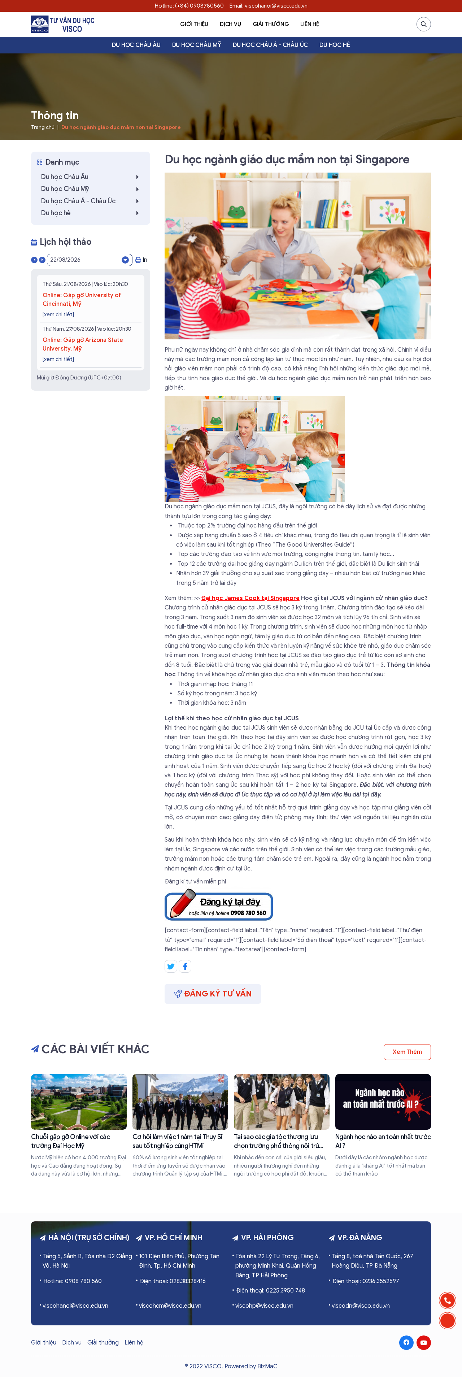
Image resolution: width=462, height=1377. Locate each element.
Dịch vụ (230, 24)
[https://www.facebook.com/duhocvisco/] (406, 1342)
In (145, 260)
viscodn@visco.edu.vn (361, 1305)
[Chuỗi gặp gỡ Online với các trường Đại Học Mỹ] (79, 1126)
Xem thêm (407, 1052)
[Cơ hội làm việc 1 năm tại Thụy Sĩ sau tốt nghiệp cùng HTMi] (180, 1126)
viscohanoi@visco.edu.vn (75, 1305)
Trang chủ (43, 127)
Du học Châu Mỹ (196, 45)
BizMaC (267, 1366)
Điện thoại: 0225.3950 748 (270, 1290)
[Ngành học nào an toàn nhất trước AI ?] (383, 1126)
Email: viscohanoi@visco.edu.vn (269, 6)
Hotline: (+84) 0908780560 (189, 6)
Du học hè (334, 45)
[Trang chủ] (62, 24)
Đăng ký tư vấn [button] (218, 994)
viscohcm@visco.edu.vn (170, 1305)
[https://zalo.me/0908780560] (447, 1320)
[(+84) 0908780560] (447, 1300)
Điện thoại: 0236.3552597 (365, 1281)
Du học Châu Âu (136, 45)
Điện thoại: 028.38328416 (173, 1281)
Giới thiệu (194, 24)
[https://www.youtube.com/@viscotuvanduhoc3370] (424, 1342)
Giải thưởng (271, 24)
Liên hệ (309, 24)
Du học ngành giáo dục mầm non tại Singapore (121, 127)
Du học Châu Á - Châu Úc (270, 45)
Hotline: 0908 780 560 (72, 1281)
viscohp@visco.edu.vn (264, 1305)
